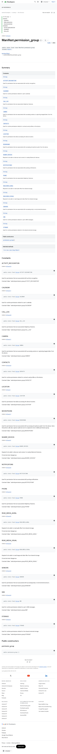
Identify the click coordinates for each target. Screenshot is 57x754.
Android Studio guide (25, 705)
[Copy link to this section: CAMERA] (9, 336)
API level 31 (8, 440)
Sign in (53, 1)
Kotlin (49, 43)
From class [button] (11, 250)
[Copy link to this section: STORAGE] (10, 616)
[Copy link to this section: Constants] (12, 258)
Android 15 (4, 709)
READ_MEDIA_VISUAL (8, 196)
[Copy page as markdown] (45, 40)
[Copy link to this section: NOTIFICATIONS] (14, 465)
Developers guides (24, 708)
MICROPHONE (6, 144)
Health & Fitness (24, 688)
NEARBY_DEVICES (7, 154)
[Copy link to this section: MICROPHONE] (13, 411)
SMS (4, 217)
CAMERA (5, 111)
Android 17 (4, 704)
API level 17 (8, 290)
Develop (14, 12)
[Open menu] (2, 2)
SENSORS (5, 206)
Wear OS (41, 686)
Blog (3, 695)
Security (4, 688)
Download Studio (24, 712)
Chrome (4, 730)
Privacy (22, 693)
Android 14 (4, 711)
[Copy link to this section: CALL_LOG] (10, 312)
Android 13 (4, 713)
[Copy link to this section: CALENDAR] (11, 288)
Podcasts (4, 698)
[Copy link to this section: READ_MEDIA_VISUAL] (18, 541)
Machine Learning (24, 686)
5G (21, 695)
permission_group (8, 240)
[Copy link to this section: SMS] (6, 592)
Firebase (4, 732)
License (8, 743)
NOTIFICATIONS (7, 165)
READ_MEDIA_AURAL (8, 186)
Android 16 (4, 706)
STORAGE (5, 227)
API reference (6, 7)
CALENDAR (5, 91)
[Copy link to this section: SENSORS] (9, 568)
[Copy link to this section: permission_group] (15, 646)
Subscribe (21, 746)
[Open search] (35, 2)
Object (9, 49)
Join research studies (43, 711)
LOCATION (6, 134)
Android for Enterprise (7, 686)
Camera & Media (24, 690)
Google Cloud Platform (7, 735)
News (3, 693)
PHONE (5, 175)
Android (4, 683)
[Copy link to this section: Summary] (11, 68)
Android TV (41, 693)
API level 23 (8, 365)
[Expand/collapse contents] (10, 17)
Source (3, 690)
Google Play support (43, 709)
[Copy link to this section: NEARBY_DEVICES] (15, 437)
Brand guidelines (16, 743)
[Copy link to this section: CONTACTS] (11, 362)
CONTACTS (6, 123)
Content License (43, 666)
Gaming (22, 683)
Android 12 (4, 716)
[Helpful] (52, 12)
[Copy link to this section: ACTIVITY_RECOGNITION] (20, 263)
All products (5, 737)
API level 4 (8, 619)
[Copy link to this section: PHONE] (8, 489)
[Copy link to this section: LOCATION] (10, 387)
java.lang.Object (6, 53)
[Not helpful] (54, 12)
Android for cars (42, 690)
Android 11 (4, 718)
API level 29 (8, 266)
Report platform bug (43, 704)
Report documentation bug (45, 706)
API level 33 (8, 467)
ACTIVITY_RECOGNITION (9, 80)
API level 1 (8, 35)
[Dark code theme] (54, 271)
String (5, 77)
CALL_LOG (5, 101)
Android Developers (6, 12)
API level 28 (8, 315)
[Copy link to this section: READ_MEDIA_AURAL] (18, 513)
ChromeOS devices (43, 688)
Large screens (42, 683)
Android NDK (23, 715)
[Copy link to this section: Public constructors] (20, 641)
